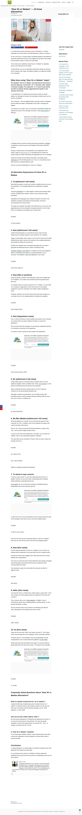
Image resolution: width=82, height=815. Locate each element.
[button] (66, 49)
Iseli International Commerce (34, 811)
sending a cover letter (22, 250)
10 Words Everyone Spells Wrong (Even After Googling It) (66, 97)
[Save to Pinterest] (1, 409)
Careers (57, 811)
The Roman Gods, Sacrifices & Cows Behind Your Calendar (66, 112)
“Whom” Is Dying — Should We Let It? (64, 107)
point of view (23, 152)
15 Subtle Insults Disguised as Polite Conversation (64, 85)
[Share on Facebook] (1, 406)
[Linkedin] (12, 774)
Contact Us (62, 811)
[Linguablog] (17, 2)
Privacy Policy (45, 811)
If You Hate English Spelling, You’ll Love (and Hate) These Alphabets (65, 72)
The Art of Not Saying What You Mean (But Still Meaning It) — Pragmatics (66, 79)
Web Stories (62, 56)
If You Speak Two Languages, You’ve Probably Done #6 (64, 66)
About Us (51, 811)
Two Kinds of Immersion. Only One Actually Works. (66, 102)
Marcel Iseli (14, 13)
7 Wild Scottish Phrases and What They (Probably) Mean (66, 119)
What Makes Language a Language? (65, 91)
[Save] (48, 20)
